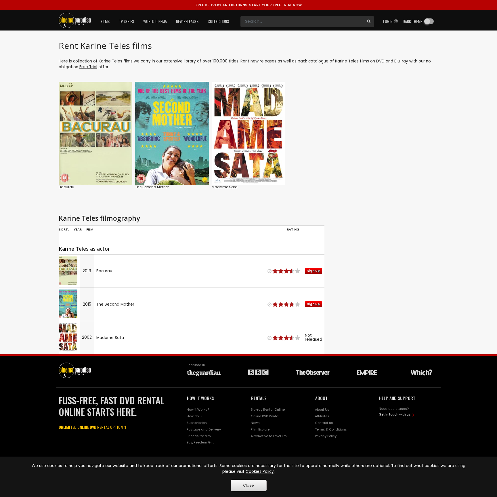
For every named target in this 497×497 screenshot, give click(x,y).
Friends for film (199, 436)
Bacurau (66, 186)
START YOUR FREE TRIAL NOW (249, 5)
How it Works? (198, 409)
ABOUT (321, 398)
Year (78, 229)
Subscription (197, 422)
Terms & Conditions (331, 429)
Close (248, 485)
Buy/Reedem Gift (200, 442)
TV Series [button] (126, 21)
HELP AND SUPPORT (397, 398)
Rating (293, 229)
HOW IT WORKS (200, 398)
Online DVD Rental (265, 416)
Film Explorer (261, 429)
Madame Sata (225, 186)
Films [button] (105, 21)
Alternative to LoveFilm (269, 436)
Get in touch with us (395, 414)
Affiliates (322, 416)
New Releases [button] (187, 21)
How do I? (194, 416)
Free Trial (88, 67)
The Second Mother (152, 186)
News (255, 422)
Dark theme (412, 21)
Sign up (95, 168)
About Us (322, 409)
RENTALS (259, 398)
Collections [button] (218, 21)
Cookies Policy (260, 471)
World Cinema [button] (155, 21)
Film (89, 229)
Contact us (324, 422)
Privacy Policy (326, 436)
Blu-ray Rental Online (268, 409)
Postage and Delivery (204, 429)
